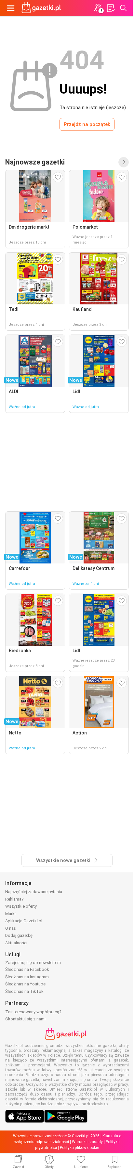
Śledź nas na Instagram (27, 976)
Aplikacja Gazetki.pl (23, 920)
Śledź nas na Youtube (25, 984)
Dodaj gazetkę (19, 935)
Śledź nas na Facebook (27, 969)
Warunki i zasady (87, 1142)
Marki (10, 913)
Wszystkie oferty (21, 906)
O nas (10, 928)
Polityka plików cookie (79, 1147)
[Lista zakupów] (110, 8)
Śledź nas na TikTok (24, 991)
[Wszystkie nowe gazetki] (123, 162)
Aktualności (16, 942)
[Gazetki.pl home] (42, 8)
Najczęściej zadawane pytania (33, 891)
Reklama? (14, 899)
